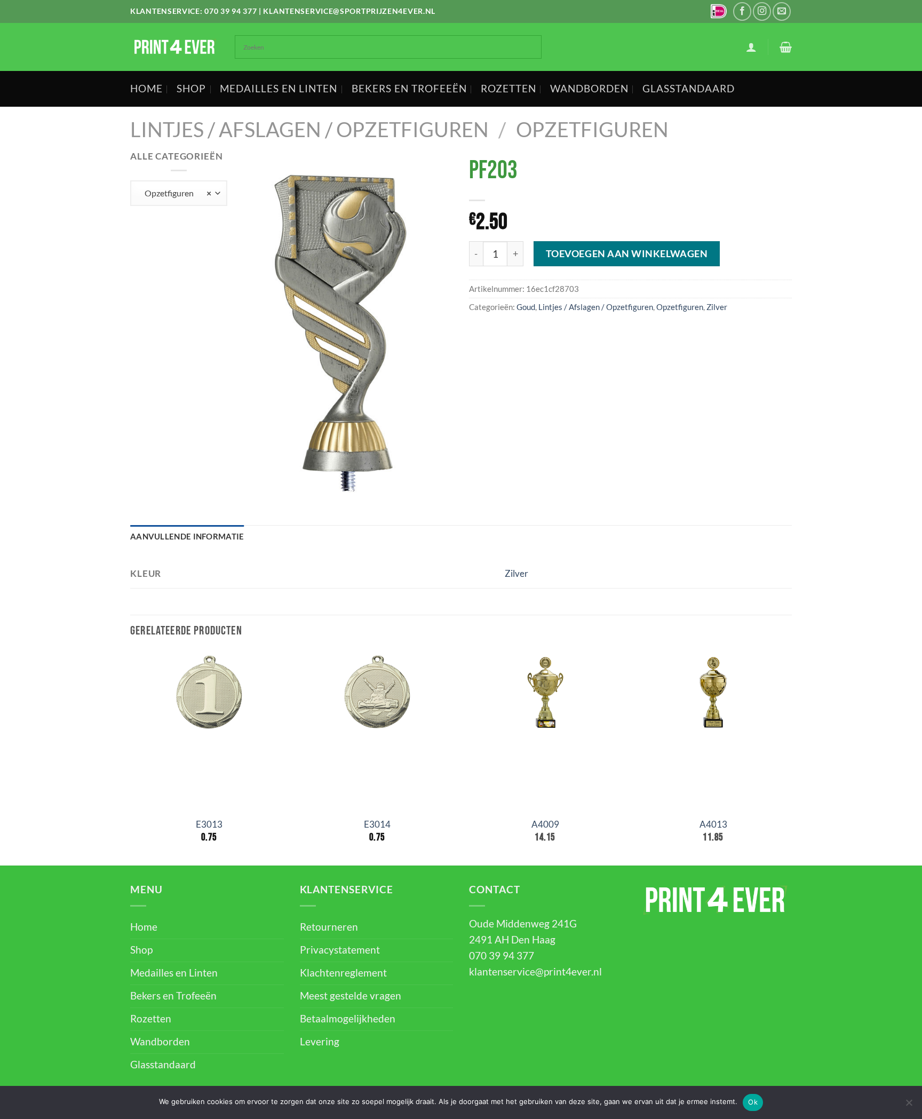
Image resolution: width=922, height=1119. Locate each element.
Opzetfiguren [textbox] (175, 193)
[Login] (751, 47)
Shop (191, 88)
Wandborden (589, 88)
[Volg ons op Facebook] (742, 11)
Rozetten (508, 88)
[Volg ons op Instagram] (762, 11)
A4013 (713, 824)
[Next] (791, 758)
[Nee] (908, 1105)
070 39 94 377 (230, 10)
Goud (525, 307)
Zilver (716, 307)
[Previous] (131, 758)
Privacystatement (340, 950)
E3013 (209, 824)
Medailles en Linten (278, 88)
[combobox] (178, 193)
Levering (319, 1041)
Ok (753, 1102)
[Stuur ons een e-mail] (782, 11)
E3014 (377, 824)
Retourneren (329, 927)
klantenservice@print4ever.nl (535, 972)
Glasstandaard (688, 88)
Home (146, 88)
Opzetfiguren (592, 129)
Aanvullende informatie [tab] (187, 536)
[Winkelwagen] (786, 47)
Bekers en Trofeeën (409, 88)
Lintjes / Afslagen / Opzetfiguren (309, 129)
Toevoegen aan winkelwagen (627, 253)
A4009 (545, 824)
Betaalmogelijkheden (347, 1019)
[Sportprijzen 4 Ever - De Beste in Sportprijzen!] (174, 47)
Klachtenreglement (343, 973)
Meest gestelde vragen (350, 996)
